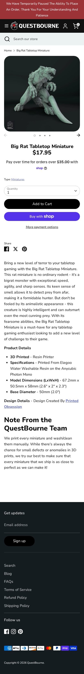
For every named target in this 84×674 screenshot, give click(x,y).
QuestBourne (35, 663)
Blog (8, 573)
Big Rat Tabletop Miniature (33, 50)
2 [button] (40, 135)
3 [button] (44, 135)
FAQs (8, 581)
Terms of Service (18, 589)
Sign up (19, 540)
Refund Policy (15, 597)
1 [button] (35, 136)
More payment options (42, 227)
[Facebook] (6, 631)
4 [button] (49, 135)
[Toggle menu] (4, 26)
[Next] (78, 135)
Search (9, 565)
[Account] (65, 24)
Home (8, 50)
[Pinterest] (20, 631)
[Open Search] (6, 39)
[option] (42, 94)
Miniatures (17, 179)
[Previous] (5, 135)
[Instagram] (13, 631)
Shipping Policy (16, 605)
